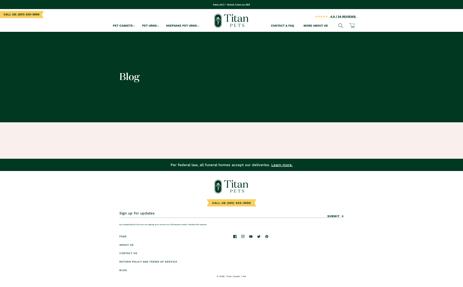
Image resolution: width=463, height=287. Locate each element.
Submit (333, 216)
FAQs (123, 236)
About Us (126, 244)
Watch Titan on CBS (238, 4)
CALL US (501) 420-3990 (231, 203)
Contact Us (128, 253)
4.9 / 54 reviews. (342, 16)
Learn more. (282, 165)
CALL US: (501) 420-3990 (21, 14)
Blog (123, 270)
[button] (122, 26)
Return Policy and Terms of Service (148, 261)
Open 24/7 (219, 4)
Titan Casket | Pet (236, 276)
